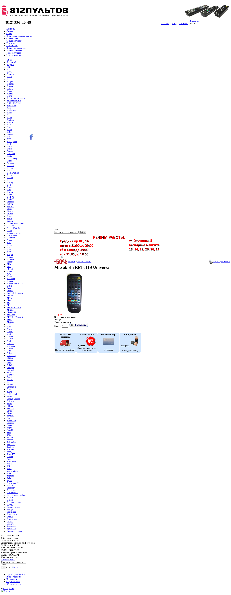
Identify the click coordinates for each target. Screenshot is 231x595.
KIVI (9, 72)
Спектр (10, 524)
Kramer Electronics (15, 283)
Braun (9, 146)
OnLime (10, 343)
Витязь (10, 485)
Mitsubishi (11, 312)
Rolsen (10, 384)
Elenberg (11, 211)
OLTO (10, 339)
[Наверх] (31, 137)
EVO (9, 69)
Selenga (10, 401)
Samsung (11, 74)
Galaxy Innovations (15, 223)
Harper (10, 81)
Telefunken (11, 442)
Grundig (10, 240)
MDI (9, 305)
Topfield (10, 447)
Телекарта (11, 526)
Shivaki (10, 406)
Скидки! (10, 31)
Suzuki (10, 430)
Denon (10, 177)
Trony (9, 452)
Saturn (9, 396)
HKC (9, 250)
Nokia (9, 329)
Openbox (11, 346)
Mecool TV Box (14, 307)
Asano (9, 91)
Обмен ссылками (14, 584)
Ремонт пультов (13, 55)
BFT (9, 139)
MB (8, 303)
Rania (9, 377)
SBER (9, 60)
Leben (9, 286)
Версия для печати (221, 261)
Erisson (10, 214)
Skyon (9, 413)
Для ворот (11, 490)
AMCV (10, 122)
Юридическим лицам (16, 48)
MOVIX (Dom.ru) (15, 317)
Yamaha (10, 476)
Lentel (9, 288)
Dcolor (10, 168)
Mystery (10, 322)
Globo (9, 230)
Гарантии (10, 43)
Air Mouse (11, 110)
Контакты (183, 23)
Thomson (11, 444)
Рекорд (10, 509)
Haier (9, 79)
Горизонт (11, 488)
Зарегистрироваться (15, 574)
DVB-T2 (11, 199)
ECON (10, 204)
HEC (9, 242)
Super (9, 425)
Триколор (11, 529)
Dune (9, 194)
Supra (9, 428)
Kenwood (11, 278)
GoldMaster (12, 235)
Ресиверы (11, 512)
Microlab (11, 310)
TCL (9, 435)
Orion (9, 353)
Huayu (10, 254)
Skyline (10, 411)
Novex (10, 331)
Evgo (9, 216)
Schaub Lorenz (13, 399)
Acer (9, 108)
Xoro (9, 473)
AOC (9, 125)
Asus (9, 127)
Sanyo (9, 391)
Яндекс (10, 64)
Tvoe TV (11, 454)
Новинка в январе (9, 557)
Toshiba (10, 449)
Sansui (10, 389)
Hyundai (10, 259)
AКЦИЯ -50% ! (14, 103)
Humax (10, 257)
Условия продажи (14, 50)
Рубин (10, 517)
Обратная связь (13, 581)
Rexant (10, 379)
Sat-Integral (12, 394)
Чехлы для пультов (15, 531)
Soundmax (11, 420)
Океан (10, 500)
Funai (9, 218)
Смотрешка (12, 519)
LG (8, 67)
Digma (10, 86)
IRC (9, 266)
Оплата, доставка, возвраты (19, 36)
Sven (9, 432)
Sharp (9, 403)
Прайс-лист (11, 579)
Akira (9, 117)
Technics (10, 437)
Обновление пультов (10, 538)
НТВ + (10, 497)
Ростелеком (12, 514)
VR (8, 466)
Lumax (10, 295)
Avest (9, 129)
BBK (9, 132)
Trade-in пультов (13, 53)
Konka (10, 281)
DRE (9, 189)
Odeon (10, 336)
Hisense (10, 84)
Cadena (10, 151)
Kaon (9, 276)
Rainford (10, 375)
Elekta (9, 209)
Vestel (9, 459)
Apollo (10, 93)
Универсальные (14, 101)
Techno (10, 440)
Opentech (11, 348)
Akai (9, 115)
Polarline (10, 365)
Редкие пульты (13, 507)
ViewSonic (11, 461)
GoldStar (11, 238)
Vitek (9, 464)
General (10, 226)
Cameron (11, 153)
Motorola (11, 315)
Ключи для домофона (16, 495)
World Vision (12, 471)
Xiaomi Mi (11, 62)
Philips (10, 358)
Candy (10, 89)
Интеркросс (12, 492)
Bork (9, 144)
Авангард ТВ (13, 483)
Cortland (10, 163)
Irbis (9, 264)
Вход (174, 23)
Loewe (10, 290)
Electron (10, 206)
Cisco (9, 161)
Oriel (9, 351)
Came (9, 96)
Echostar (10, 202)
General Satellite (14, 228)
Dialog (10, 182)
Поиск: (57, 229)
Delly (9, 170)
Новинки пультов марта (12, 548)
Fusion (10, 221)
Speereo (10, 423)
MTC (9, 319)
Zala (9, 478)
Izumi (9, 271)
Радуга (10, 504)
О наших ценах (13, 38)
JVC (9, 274)
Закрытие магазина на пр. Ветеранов (18, 543)
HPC (9, 252)
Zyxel (9, 480)
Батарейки (11, 105)
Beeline (10, 134)
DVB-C (10, 197)
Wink (9, 468)
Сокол (10, 521)
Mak (9, 300)
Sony (9, 418)
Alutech (10, 120)
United (10, 456)
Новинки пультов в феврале (14, 552)
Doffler (10, 187)
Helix (9, 245)
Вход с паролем (13, 577)
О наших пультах (14, 41)
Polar (9, 363)
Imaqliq (10, 262)
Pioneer (10, 360)
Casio (9, 156)
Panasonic (11, 355)
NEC (9, 324)
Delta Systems (13, 173)
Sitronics (10, 408)
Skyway (10, 416)
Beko (9, 137)
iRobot (10, 269)
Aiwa (9, 113)
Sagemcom (11, 387)
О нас (9, 33)
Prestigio (10, 367)
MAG (9, 298)
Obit (9, 334)
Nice (9, 327)
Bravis (9, 149)
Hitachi (10, 247)
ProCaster (11, 370)
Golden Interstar (14, 233)
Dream (10, 192)
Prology (10, 372)
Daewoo (10, 165)
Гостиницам (12, 45)
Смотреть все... (8, 560)
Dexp (9, 76)
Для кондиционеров (16, 98)
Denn (9, 175)
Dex (9, 180)
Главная (165, 23)
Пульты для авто (14, 502)
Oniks (9, 341)
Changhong (12, 158)
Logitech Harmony (15, 293)
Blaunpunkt (12, 141)
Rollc (9, 382)
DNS (9, 185)
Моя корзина (195, 21)
